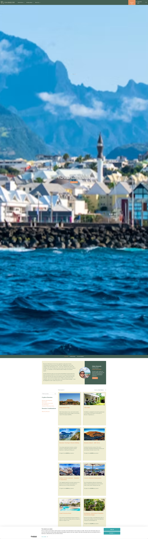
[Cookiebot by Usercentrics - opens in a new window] (34, 537)
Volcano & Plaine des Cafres (48, 406)
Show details (44, 536)
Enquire (95, 378)
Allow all (112, 529)
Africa (72, 74)
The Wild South (45, 404)
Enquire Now (74, 182)
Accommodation (80, 356)
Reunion (75, 74)
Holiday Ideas (72, 356)
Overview (66, 356)
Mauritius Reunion (46, 411)
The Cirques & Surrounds (47, 403)
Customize (111, 532)
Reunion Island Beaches (47, 400)
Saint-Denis (44, 401)
